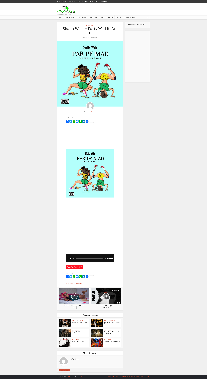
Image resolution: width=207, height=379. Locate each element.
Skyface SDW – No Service (112, 341)
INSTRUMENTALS (103, 1)
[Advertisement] (120, 9)
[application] (90, 258)
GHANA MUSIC (64, 1)
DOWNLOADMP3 (74, 267)
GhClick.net (69, 377)
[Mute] (108, 258)
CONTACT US (130, 376)
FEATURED (74, 320)
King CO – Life (76, 332)
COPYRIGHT (117, 376)
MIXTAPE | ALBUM (88, 1)
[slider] (111, 258)
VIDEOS (96, 1)
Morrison (94, 37)
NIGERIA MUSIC (73, 1)
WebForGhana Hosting (82, 377)
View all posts (64, 370)
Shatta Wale (78, 283)
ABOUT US (123, 376)
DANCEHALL (80, 1)
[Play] (70, 258)
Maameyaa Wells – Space (79, 322)
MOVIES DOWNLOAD (145, 376)
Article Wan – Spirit (78, 341)
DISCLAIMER (111, 376)
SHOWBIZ (136, 376)
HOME (58, 1)
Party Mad (70, 283)
